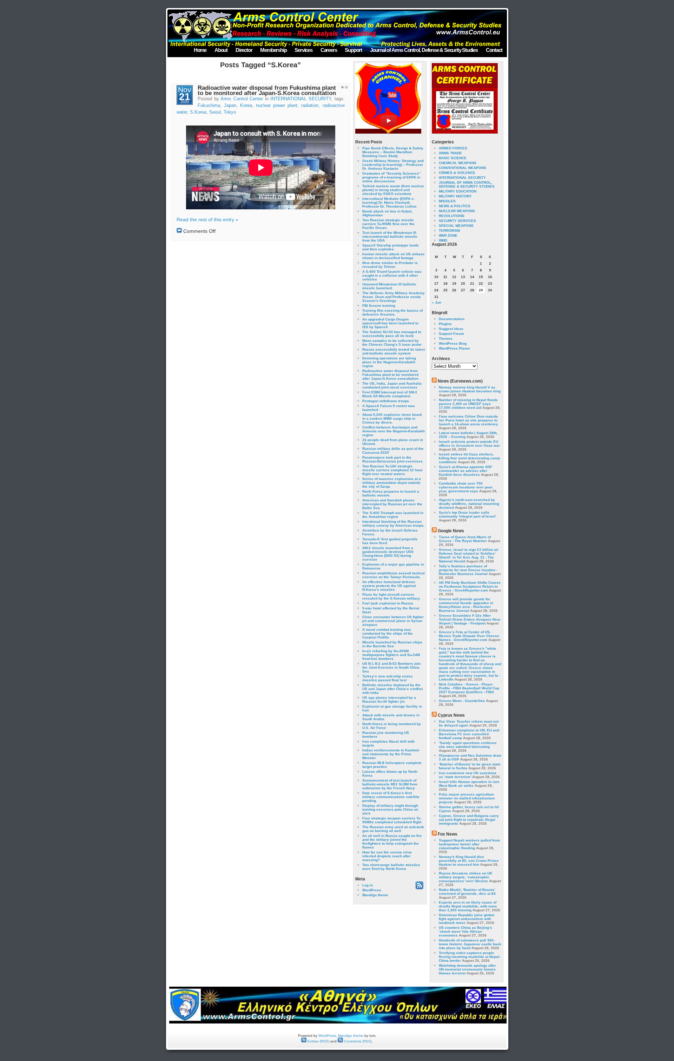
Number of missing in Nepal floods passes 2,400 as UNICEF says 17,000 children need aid (468, 404)
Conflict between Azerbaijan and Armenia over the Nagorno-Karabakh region (393, 431)
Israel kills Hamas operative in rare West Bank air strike (469, 784)
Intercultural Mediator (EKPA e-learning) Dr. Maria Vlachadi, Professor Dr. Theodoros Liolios (389, 202)
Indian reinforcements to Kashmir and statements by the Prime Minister (390, 754)
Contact (494, 50)
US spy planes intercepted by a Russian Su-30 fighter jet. (389, 699)
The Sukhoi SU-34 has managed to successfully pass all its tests (391, 334)
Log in (367, 885)
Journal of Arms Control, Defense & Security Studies (424, 50)
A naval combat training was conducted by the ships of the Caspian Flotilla (387, 633)
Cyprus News (451, 715)
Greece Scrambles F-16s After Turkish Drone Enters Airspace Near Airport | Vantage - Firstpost (470, 619)
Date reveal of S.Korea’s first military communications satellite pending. (390, 797)
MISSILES (447, 201)
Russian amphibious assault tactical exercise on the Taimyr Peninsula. (393, 575)
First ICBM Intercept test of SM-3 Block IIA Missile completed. (389, 394)
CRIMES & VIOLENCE (457, 173)
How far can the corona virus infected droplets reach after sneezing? (387, 856)
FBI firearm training (378, 306)
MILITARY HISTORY (455, 196)
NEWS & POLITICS (454, 206)
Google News (451, 530)
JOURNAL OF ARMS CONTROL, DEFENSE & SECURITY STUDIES (467, 184)
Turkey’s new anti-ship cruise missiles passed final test (387, 678)
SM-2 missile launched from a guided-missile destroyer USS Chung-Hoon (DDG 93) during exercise (388, 553)
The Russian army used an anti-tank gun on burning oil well (393, 829)
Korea (246, 105)
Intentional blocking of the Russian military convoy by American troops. (393, 523)
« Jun (436, 302)
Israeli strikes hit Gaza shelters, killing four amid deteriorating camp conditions (469, 458)
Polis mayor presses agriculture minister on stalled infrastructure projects (467, 798)
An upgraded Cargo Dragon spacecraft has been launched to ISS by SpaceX (390, 323)
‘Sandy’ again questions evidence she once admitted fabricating (468, 745)
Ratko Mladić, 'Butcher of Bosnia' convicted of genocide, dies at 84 (467, 892)
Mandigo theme (375, 895)
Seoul (215, 112)
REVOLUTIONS (451, 216)
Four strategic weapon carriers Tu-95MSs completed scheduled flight (391, 820)
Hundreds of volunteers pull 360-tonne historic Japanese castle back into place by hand (470, 944)
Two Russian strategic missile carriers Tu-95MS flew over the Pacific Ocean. (388, 224)
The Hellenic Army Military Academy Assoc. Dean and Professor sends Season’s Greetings (393, 297)
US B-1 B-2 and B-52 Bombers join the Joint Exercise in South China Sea (391, 667)
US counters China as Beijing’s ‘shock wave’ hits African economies (465, 931)
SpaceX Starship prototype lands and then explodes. (390, 247)
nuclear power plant (276, 105)
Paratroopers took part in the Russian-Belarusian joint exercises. (393, 459)
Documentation (451, 319)
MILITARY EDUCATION (457, 191)
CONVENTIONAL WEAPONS (462, 168)
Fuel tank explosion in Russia (387, 603)
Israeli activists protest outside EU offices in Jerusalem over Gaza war (469, 443)
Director (244, 50)
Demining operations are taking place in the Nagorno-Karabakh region (389, 362)
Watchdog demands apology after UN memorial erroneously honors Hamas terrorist (467, 969)
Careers (329, 50)
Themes (445, 338)
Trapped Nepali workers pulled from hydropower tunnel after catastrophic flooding (469, 844)
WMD (443, 240)
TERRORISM (449, 230)
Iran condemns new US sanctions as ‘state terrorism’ (467, 775)
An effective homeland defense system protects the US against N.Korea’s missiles (389, 586)
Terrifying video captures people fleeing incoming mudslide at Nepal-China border (469, 956)
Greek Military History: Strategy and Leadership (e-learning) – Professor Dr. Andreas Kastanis (393, 164)
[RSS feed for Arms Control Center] (419, 888)
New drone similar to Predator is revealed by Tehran (390, 265)
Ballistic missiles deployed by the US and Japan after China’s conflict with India (392, 689)
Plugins (445, 324)
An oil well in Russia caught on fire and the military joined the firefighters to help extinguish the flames (392, 841)
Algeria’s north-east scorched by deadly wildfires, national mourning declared (469, 503)
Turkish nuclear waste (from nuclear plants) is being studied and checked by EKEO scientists (393, 190)
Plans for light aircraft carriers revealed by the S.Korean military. (391, 596)
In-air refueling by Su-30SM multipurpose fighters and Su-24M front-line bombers (391, 655)
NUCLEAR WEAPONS (457, 211)
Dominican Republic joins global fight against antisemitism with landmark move (466, 919)
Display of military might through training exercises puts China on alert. (390, 809)
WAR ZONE (448, 235)
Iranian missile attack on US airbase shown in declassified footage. (393, 256)
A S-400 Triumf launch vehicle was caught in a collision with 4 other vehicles (392, 275)
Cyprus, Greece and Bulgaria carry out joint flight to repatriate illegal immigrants (469, 819)
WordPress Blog (453, 343)
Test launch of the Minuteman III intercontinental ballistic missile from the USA (389, 236)
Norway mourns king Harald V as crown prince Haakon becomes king (470, 389)
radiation (309, 105)
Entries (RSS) (317, 1041)
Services (303, 50)
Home (200, 50)
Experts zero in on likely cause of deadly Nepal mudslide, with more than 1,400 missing (468, 906)
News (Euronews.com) (460, 381)
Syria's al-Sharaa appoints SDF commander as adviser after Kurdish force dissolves (465, 471)
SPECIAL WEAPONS (456, 226)
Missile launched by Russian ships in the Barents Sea (392, 644)
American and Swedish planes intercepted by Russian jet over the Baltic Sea (392, 504)
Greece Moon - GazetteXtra (462, 701)
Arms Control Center (241, 98)
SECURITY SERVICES (457, 221)
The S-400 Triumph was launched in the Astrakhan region (392, 515)
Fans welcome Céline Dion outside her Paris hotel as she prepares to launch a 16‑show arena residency (468, 420)
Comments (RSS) (357, 1041)
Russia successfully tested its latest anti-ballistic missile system (393, 351)
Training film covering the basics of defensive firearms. (392, 312)
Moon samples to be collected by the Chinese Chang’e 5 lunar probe (392, 342)
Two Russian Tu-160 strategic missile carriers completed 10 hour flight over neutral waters (392, 470)
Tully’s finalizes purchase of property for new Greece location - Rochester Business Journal (468, 570)
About (220, 50)
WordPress (371, 890)
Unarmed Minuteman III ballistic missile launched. (389, 286)
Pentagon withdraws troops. (386, 401)
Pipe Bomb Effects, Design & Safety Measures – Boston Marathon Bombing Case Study (392, 152)
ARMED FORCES (453, 148)
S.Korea (198, 112)
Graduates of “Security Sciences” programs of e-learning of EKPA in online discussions (391, 177)
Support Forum (451, 334)
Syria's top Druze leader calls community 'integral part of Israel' (467, 514)
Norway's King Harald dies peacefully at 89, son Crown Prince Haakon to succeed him (469, 860)
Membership (273, 50)
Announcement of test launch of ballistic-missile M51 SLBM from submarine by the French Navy (389, 784)
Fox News (447, 834)
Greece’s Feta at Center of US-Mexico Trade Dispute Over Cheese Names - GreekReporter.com (469, 636)
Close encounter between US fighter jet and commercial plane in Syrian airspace (393, 621)
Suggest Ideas (451, 329)
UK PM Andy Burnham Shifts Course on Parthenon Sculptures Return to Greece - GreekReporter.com (470, 586)
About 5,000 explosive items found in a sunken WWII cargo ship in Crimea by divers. (392, 418)
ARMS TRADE (450, 153)
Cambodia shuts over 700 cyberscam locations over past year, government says (465, 487)
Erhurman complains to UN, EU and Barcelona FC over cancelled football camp (469, 734)
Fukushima (209, 105)
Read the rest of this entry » (207, 219)
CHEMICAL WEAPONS (457, 163)
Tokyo (230, 112)
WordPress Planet (454, 348)
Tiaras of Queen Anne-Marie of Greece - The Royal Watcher (465, 539)
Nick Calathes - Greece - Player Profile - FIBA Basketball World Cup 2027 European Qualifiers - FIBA (469, 688)
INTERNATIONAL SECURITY (300, 98)
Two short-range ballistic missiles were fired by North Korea (391, 867)
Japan (230, 105)
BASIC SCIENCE (453, 158)
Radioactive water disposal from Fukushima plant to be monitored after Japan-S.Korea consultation (267, 90)
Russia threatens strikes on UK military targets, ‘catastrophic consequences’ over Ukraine (465, 877)
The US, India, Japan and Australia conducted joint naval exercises (392, 385)
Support (353, 50)
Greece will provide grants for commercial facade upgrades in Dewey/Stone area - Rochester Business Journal (466, 605)
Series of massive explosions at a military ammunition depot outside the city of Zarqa (391, 482)
